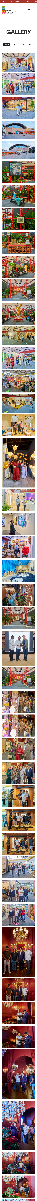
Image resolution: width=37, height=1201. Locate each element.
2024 (22, 44)
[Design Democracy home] (9, 10)
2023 (30, 44)
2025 (14, 44)
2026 (7, 44)
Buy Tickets (15, 1)
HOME (3, 21)
